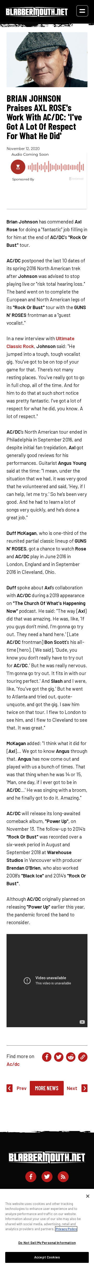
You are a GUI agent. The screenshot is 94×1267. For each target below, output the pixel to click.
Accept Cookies (47, 1257)
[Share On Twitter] (58, 1057)
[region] (47, 1228)
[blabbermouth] (37, 15)
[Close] (87, 1196)
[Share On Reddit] (70, 1057)
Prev (22, 1088)
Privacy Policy (66, 1229)
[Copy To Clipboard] (82, 1057)
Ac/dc (13, 1064)
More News (46, 1088)
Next (72, 1088)
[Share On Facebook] (46, 1057)
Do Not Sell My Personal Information (47, 1243)
